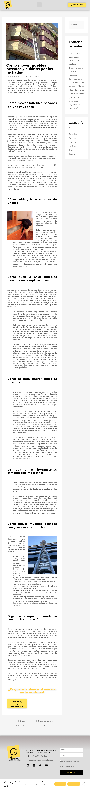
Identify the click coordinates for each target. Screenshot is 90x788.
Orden (72, 150)
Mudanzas (73, 142)
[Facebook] (27, 765)
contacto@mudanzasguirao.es (39, 760)
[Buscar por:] (76, 25)
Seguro (72, 154)
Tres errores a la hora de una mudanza (76, 71)
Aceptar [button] (60, 784)
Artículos (11, 76)
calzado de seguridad (47, 487)
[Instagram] (34, 765)
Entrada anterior (20, 721)
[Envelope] (46, 765)
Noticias (19, 76)
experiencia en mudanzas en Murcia (39, 88)
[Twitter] (40, 765)
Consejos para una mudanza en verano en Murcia (76, 82)
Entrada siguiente (44, 721)
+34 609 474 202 (39, 756)
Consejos (73, 138)
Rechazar (73, 784)
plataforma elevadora (28, 511)
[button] (39, 4)
